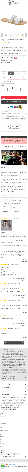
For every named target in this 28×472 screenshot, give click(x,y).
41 (4, 77)
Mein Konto (6, 394)
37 (4, 73)
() (9, 42)
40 (24, 73)
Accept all (17, 454)
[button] (5, 422)
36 (24, 69)
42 (10, 77)
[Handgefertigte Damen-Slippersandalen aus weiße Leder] (14, 20)
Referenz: (3, 45)
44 (24, 77)
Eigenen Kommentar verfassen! (14, 343)
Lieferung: (3, 62)
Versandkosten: (5, 60)
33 (4, 69)
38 (10, 73)
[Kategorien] (14, 384)
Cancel (2, 452)
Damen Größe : (9, 66)
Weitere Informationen (6, 407)
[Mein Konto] (14, 394)
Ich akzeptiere (12, 409)
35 (17, 69)
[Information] (14, 388)
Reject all (3, 454)
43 (17, 77)
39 (17, 73)
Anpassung (4, 111)
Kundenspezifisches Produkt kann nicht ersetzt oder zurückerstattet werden (13, 119)
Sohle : (3, 85)
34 (10, 69)
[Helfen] (14, 391)
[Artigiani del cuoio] (14, 2)
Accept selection (10, 454)
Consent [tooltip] (2, 413)
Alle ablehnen (5, 409)
